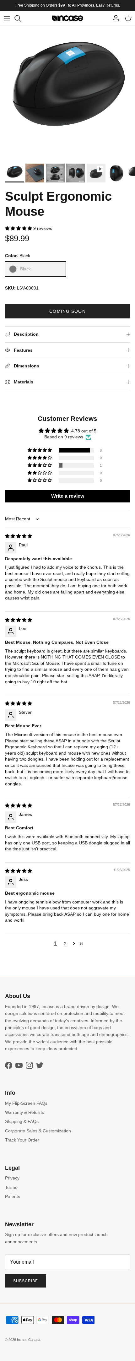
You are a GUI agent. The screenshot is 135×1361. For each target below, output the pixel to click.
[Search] (21, 18)
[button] (19, 228)
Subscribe (25, 1281)
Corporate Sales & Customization (38, 1130)
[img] (18, 536)
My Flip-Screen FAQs (26, 1103)
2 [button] (65, 943)
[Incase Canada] (67, 18)
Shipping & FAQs (22, 1121)
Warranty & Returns (24, 1112)
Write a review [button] (67, 496)
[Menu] (7, 18)
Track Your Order (22, 1139)
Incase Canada (28, 1340)
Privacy (12, 1177)
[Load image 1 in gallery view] (67, 92)
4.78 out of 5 (83, 430)
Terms (11, 1187)
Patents (12, 1196)
